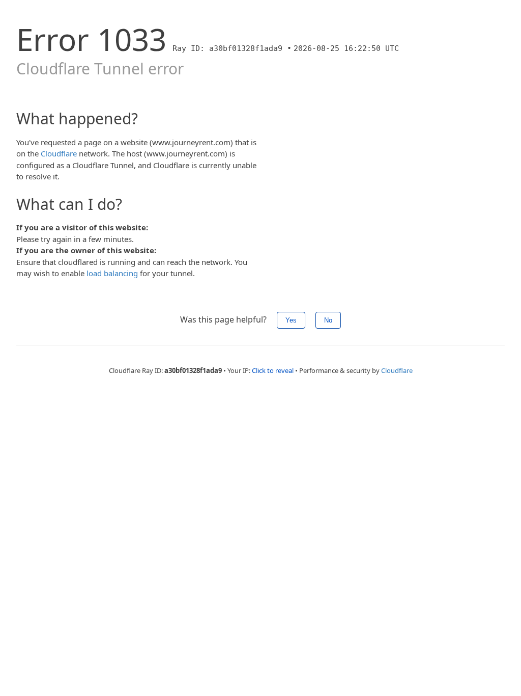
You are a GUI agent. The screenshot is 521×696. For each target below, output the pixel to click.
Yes (291, 320)
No (328, 320)
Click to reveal (273, 370)
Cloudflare (59, 153)
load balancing (112, 273)
